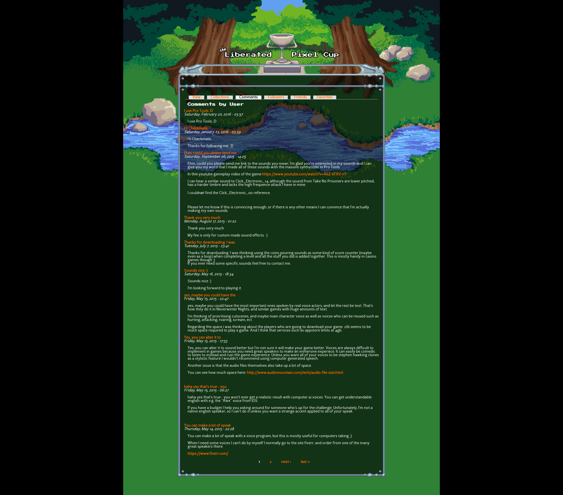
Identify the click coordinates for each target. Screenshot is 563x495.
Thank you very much (202, 218)
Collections (220, 97)
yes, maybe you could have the (210, 295)
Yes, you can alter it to (202, 337)
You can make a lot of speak (207, 425)
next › (286, 462)
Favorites (325, 97)
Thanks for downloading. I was (209, 242)
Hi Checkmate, (196, 128)
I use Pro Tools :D (198, 111)
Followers (276, 97)
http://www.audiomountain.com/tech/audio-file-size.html (295, 373)
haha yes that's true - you (205, 387)
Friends (300, 97)
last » (305, 462)
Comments (250, 97)
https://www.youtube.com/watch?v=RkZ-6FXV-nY (304, 174)
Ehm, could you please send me (210, 153)
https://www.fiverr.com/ (208, 454)
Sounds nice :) (196, 271)
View (196, 97)
